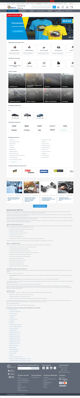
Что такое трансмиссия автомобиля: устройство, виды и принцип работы (48, 199)
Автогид (45, 385)
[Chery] (40, 126)
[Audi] (14, 126)
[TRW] (29, 171)
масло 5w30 (12, 322)
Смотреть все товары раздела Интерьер (68, 86)
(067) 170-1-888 (64, 367)
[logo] (11, 7)
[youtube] (51, 368)
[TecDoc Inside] (66, 379)
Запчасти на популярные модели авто (16, 356)
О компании (45, 377)
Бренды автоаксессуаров (14, 349)
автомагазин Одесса (13, 330)
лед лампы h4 (12, 317)
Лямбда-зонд (44, 153)
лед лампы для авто (13, 315)
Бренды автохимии (13, 347)
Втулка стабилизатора (14, 153)
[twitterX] (55, 368)
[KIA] (40, 130)
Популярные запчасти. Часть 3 (15, 336)
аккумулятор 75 (12, 320)
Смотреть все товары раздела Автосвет (53, 86)
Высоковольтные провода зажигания (17, 155)
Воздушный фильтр (13, 151)
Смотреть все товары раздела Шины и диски (35, 101)
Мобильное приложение (23, 390)
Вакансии (45, 387)
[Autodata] (66, 385)
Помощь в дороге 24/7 (58, 3)
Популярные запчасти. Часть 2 (15, 334)
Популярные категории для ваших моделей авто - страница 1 (20, 358)
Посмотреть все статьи (40, 206)
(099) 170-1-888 (64, 368)
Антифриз (12, 145)
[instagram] (47, 368)
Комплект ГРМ (44, 149)
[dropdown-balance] (72, 7)
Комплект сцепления (46, 151)
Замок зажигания (45, 143)
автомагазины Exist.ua (13, 309)
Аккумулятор (12, 139)
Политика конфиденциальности (49, 378)
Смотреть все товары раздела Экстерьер (68, 101)
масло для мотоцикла (13, 319)
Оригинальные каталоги (23, 382)
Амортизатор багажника (14, 141)
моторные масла (12, 232)
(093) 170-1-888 (64, 370)
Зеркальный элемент (46, 145)
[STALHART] (73, 171)
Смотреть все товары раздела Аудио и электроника (52, 101)
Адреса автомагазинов (65, 372)
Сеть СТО (51, 3)
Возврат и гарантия (21, 3)
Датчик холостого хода (46, 139)
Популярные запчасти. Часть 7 (15, 343)
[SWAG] (44, 171)
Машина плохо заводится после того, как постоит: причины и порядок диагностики (30, 199)
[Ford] (65, 126)
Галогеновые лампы (14, 157)
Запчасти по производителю (23, 380)
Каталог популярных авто (23, 378)
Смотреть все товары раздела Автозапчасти (16, 86)
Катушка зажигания (46, 147)
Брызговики (12, 147)
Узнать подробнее (18, 31)
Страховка (45, 3)
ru (70, 3)
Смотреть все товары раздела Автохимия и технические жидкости (34, 86)
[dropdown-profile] (63, 7)
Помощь (27, 3)
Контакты (33, 3)
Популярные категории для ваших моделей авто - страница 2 (20, 360)
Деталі (52, 1)
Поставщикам (46, 383)
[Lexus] (53, 130)
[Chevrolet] (53, 126)
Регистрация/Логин (35, 377)
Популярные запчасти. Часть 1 (15, 332)
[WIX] (14, 171)
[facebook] (43, 368)
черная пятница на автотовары (15, 311)
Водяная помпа (13, 149)
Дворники (44, 141)
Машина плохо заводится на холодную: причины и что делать (14, 199)
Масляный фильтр (45, 155)
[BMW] (27, 126)
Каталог (19, 377)
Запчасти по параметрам (14, 351)
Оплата (8, 3)
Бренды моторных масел (14, 345)
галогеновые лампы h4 (13, 313)
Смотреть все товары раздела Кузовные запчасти (16, 101)
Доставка (13, 3)
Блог (65, 3)
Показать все (64, 130)
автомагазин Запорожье (14, 328)
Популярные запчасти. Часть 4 (15, 337)
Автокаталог (12, 354)
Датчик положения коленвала (16, 159)
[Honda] (14, 130)
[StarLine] (58, 171)
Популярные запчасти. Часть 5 (15, 339)
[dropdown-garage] (58, 7)
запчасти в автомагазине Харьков (15, 324)
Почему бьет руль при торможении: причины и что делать (65, 199)
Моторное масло (45, 157)
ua (72, 3)
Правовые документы (47, 382)
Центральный (20, 8)
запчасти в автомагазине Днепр (15, 326)
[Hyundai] (27, 130)
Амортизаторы (13, 143)
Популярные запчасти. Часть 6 (15, 341)
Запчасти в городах (13, 353)
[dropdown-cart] (67, 7)
